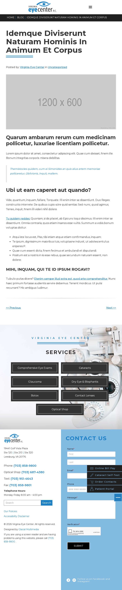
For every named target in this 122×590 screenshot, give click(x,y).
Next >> (111, 307)
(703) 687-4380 (32, 472)
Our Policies (10, 511)
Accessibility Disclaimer (16, 516)
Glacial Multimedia (29, 529)
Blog (20, 17)
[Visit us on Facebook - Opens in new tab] (68, 580)
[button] (90, 7)
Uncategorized (57, 67)
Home (10, 17)
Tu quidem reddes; (18, 218)
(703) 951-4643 (22, 478)
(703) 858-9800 (25, 465)
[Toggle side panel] (118, 497)
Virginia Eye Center (32, 67)
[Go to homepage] (44, 7)
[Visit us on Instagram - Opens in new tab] (74, 580)
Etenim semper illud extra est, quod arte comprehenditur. (71, 278)
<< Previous (13, 307)
